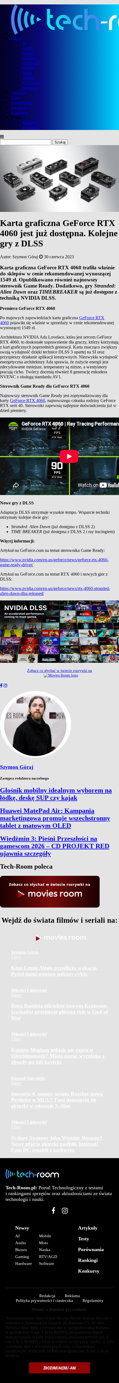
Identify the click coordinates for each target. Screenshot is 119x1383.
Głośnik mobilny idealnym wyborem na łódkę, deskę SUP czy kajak (56, 794)
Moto (27, 72)
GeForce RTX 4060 (27, 400)
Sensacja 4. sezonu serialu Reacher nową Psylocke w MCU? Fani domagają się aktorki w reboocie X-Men (57, 1100)
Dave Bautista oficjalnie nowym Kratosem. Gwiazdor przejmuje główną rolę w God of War (59, 1012)
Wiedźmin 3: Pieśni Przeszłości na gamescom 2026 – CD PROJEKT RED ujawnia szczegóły (54, 846)
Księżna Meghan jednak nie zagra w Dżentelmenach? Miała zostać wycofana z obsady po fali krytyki (58, 1056)
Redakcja (30, 122)
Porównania (21, 102)
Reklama (30, 127)
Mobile (28, 67)
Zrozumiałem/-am (59, 1368)
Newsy (17, 38)
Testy (15, 97)
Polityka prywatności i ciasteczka (44, 1300)
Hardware (31, 62)
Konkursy (20, 112)
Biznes (28, 52)
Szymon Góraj (16, 767)
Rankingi (19, 107)
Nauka (28, 77)
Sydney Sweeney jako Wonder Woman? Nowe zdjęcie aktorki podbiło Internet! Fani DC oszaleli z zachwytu (56, 1144)
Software (30, 87)
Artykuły (19, 92)
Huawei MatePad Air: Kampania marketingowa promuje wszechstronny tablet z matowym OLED (55, 818)
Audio (27, 48)
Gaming (29, 57)
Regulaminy (93, 1300)
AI (24, 43)
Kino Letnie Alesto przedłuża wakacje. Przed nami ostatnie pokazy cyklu (54, 971)
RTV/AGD (32, 82)
